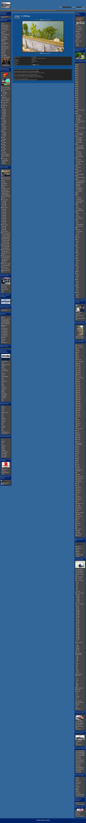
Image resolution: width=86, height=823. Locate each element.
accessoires (79, 41)
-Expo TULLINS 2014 (79, 224)
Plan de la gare (4, 287)
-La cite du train (78, 197)
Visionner (3, 340)
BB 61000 (79, 374)
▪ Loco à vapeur (80, 580)
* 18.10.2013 (4, 129)
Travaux (4, 198)
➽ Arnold (77, 788)
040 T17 (78, 546)
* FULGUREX (3, 397)
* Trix (2, 372)
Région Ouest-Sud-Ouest (80, 816)
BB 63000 (78, 435)
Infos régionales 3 (4, 331)
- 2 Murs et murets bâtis (6, 236)
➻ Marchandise (78, 34)
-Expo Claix (78, 118)
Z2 (77, 472)
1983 (77, 88)
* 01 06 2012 (4, 120)
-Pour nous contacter (5, 29)
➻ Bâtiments (78, 37)
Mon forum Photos (79, 572)
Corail (78, 521)
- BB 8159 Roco (4, 260)
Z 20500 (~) (79, 499)
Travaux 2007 (4, 203)
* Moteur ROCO (78, 770)
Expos (2, 292)
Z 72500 (78, 467)
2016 (77, 239)
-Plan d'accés (3, 31)
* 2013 (4, 124)
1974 (77, 72)
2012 (77, 204)
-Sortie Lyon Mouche (79, 174)
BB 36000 (79, 403)
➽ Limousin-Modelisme (80, 794)
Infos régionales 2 (4, 329)
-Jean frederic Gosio (5, 46)
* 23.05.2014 (4, 134)
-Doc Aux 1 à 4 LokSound (5, 196)
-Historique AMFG (4, 25)
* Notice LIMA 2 (78, 758)
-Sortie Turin (78, 216)
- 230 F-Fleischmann (5, 259)
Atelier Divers (4, 267)
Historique (3, 317)
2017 (77, 246)
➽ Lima (77, 785)
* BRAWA (2, 391)
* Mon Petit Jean (4, 433)
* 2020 (4, 147)
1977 (77, 77)
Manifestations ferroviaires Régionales (49, 10)
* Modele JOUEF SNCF (80, 767)
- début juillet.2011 (5, 160)
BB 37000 (79, 408)
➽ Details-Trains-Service (80, 796)
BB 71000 (78, 439)
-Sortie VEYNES (79, 137)
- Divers (3, 95)
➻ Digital (77, 44)
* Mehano (3, 385)
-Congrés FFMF (78, 154)
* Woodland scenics (4, 412)
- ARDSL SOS (4, 97)
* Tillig (2, 382)
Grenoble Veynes (4, 310)
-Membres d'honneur (5, 26)
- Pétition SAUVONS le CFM (5, 156)
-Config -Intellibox (4, 190)
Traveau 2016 (4, 218)
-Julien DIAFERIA (4, 37)
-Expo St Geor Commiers (80, 121)
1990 (78, 101)
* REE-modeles (4, 381)
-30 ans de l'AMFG (79, 134)
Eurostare (79, 423)
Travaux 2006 (4, 201)
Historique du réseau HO (5, 177)
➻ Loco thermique (79, 28)
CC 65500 (79, 372)
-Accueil (2, 23)
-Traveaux (77, 260)
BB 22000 (79, 410)
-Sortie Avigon (78, 151)
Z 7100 (78, 483)
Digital (4, 187)
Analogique (4, 185)
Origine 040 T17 (78, 548)
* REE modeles (4, 393)
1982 (77, 86)
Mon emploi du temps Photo (79, 575)
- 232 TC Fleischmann (5, 257)
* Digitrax (3, 447)
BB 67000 (79, 363)
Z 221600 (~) (79, 507)
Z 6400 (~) (79, 492)
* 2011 (4, 107)
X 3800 (78, 449)
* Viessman (3, 426)
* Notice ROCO (78, 766)
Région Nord (78, 814)
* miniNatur (3, 407)
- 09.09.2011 (4, 113)
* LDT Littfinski (4, 453)
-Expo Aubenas (78, 116)
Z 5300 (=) (79, 487)
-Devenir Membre (4, 28)
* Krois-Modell (3, 456)
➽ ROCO (77, 780)
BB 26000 (79, 405)
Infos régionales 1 (4, 328)
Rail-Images (5, 342)
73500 (78, 510)
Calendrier (8, 10)
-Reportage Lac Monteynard (78, 185)
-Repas (77, 207)
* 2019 (4, 144)
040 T (78, 352)
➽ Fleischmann (78, 782)
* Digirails (3, 441)
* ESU (2, 399)
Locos (78, 24)
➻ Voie (77, 42)
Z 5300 (78, 485)
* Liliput (2, 375)
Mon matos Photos (79, 569)
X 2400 (78, 446)
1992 (77, 104)
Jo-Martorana (3, 49)
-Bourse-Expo (78, 186)
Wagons (78, 31)
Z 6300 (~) (79, 490)
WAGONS (79, 514)
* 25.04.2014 (4, 132)
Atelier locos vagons (6, 263)
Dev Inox (78, 525)
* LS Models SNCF (4, 370)
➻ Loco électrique (79, 29)
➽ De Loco (77, 802)
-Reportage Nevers (79, 188)
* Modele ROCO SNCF (79, 769)
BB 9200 (78, 392)
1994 (77, 108)
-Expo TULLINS (78, 142)
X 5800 (78, 447)
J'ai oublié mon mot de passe (80, 8)
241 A (78, 356)
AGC (77, 462)
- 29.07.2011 (4, 110)
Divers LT (78, 441)
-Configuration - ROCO (5, 188)
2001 (77, 131)
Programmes (3, 339)
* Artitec (2, 430)
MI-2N (78, 501)
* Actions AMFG (6, 100)
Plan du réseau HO (6, 178)
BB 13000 (79, 415)
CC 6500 (78, 414)
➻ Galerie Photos (79, 744)
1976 (77, 75)
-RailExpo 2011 (78, 202)
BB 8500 (78, 386)
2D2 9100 (78, 390)
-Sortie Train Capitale (79, 145)
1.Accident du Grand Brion (79, 316)
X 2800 (78, 466)
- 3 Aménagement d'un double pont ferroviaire (6, 238)
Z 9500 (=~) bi (79, 481)
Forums (12, 10)
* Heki (2, 415)
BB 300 (78, 379)
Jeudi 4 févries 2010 (79, 554)
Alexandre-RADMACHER (5, 57)
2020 (77, 265)
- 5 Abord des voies (5, 241)
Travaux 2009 (4, 206)
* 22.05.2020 (4, 149)
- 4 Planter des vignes (5, 240)
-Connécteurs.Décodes (5, 194)
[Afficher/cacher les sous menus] (2, 33)
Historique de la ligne (79, 336)
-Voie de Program (79, 231)
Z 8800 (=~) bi (79, 498)
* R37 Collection (4, 394)
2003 (77, 144)
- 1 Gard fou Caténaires (6, 234)
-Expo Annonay (78, 115)
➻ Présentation (78, 741)
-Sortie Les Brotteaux (79, 161)
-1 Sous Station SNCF (5, 246)
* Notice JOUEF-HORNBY (80, 750)
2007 (77, 169)
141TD (78, 350)
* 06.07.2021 (4, 152)
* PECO (2, 406)
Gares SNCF (78, 532)
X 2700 (78, 464)
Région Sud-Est (78, 811)
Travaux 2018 (4, 221)
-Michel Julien (3, 36)
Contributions (5, 231)
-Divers (77, 234)
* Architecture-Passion (5, 432)
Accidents (79, 535)
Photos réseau (3, 286)
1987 (77, 95)
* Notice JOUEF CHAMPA (80, 752)
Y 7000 (78, 430)
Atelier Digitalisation (6, 255)
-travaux (77, 281)
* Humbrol (3, 427)
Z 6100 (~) (79, 489)
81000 (78, 460)
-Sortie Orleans (78, 208)
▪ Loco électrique (80, 377)
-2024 (78, 292)
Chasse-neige (79, 516)
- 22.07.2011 (4, 109)
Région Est (78, 813)
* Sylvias (2, 410)
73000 (78, 458)
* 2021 (4, 150)
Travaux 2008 (4, 204)
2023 (77, 286)
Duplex (78, 419)
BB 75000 (79, 365)
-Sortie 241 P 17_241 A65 (80, 177)
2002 (77, 136)
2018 (77, 252)
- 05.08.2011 (4, 112)
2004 (77, 150)
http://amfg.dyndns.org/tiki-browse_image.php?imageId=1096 (26, 71)
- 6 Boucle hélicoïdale (5, 243)
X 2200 (78, 451)
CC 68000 (79, 368)
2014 (77, 219)
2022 (77, 279)
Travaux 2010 (4, 207)
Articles (78, 313)
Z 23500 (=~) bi (80, 503)
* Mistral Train (3, 387)
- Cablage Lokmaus (4, 193)
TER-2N (77, 684)
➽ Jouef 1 (77, 777)
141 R (78, 348)
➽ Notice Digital (78, 772)
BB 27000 (79, 406)
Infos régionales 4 (4, 332)
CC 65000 (79, 370)
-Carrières (78, 232)
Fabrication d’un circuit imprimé (6, 254)
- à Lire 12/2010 (4, 92)
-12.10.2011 (3, 163)
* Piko (2, 378)
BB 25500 (79, 385)
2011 (77, 194)
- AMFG (3, 90)
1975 (77, 73)
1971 (77, 66)
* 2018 (4, 140)
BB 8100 (78, 381)
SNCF (77, 705)
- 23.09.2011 (4, 115)
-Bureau (4, 33)
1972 (77, 68)
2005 (77, 158)
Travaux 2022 (4, 229)
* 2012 (4, 118)
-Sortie (78, 237)
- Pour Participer (5, 102)
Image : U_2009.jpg (22, 16)
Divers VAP (79, 359)
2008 (77, 172)
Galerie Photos (80, 576)
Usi (77, 527)
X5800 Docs (78, 553)
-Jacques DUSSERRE (5, 34)
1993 (77, 106)
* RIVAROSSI (3, 396)
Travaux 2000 (4, 199)
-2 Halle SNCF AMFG (5, 248)
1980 (78, 82)
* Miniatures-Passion (5, 472)
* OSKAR (2, 390)
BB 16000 (77, 622)
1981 (77, 84)
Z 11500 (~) (79, 479)
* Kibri (2, 424)
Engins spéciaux (80, 512)
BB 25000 (79, 399)
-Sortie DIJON (78, 159)
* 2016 (4, 137)
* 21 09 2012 (4, 123)
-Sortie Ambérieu (79, 189)
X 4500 (78, 453)
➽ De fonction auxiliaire (80, 804)
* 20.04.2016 (4, 139)
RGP (77, 455)
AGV (78, 426)
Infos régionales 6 (4, 334)
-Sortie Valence (78, 164)
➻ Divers (77, 39)
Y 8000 (78, 432)
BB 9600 (77, 625)
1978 (77, 79)
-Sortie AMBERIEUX (79, 156)
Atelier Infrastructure (6, 232)
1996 (77, 113)
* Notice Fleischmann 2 (80, 761)
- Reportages (4, 105)
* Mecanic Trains (4, 469)
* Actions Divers (6, 154)
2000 (78, 129)
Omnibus (77, 672)
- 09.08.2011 (4, 161)
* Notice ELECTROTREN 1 (80, 753)
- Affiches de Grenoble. (6, 98)
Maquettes (79, 36)
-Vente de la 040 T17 (79, 133)
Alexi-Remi (3, 52)
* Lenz (2, 439)
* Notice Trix (78, 764)
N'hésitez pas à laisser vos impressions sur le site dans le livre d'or (30, 10)
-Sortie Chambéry (79, 139)
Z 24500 (78, 505)
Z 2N (77, 494)
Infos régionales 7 (4, 335)
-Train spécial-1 (78, 199)
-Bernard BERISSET (4, 43)
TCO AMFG (3, 182)
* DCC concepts (4, 455)
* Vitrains (3, 379)
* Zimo (2, 444)
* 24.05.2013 (4, 126)
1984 (77, 90)
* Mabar (2, 384)
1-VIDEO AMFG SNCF (5, 320)
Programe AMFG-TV (6, 319)
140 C (78, 357)
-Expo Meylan (78, 119)
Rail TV (4, 337)
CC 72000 (77, 597)
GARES (78, 530)
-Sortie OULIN (78, 167)
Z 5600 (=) (79, 496)
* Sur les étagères (4, 361)
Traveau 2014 (4, 215)
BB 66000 (78, 434)
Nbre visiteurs (3, 10)
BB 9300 (78, 394)
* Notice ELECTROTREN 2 (80, 755)
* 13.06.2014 (4, 135)
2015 (77, 227)
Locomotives (79, 345)
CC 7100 (78, 383)
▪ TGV (77, 640)
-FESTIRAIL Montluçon (80, 182)
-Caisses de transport (5, 268)
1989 (77, 99)
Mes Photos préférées (79, 571)
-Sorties (77, 269)
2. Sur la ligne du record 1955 (80, 319)
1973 (77, 70)
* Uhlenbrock (3, 445)
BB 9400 (78, 401)
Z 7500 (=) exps (80, 478)
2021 (77, 273)
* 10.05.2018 (4, 142)
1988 (77, 97)
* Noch (2, 416)
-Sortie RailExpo (79, 191)
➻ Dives (77, 743)
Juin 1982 (77, 549)
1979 (77, 81)
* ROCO (2, 367)
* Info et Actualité (6, 87)
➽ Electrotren (78, 783)
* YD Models (3, 450)
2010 (77, 179)
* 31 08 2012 (4, 121)
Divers (78, 519)
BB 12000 (77, 637)
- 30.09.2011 (4, 116)
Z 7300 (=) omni (80, 476)
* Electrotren (3, 373)
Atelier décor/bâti (5, 245)
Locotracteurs (79, 428)
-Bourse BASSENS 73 (80, 210)
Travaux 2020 (4, 224)
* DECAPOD (3, 418)
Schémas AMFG (4, 183)
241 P (78, 354)
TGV (77, 417)
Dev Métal (78, 523)
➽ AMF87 (77, 791)
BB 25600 (79, 388)
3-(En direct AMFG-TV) (5, 323)
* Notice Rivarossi (79, 763)
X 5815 (78, 551)
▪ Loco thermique (80, 361)
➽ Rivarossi (78, 786)
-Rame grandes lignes (80, 702)
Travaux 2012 (4, 212)
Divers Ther (79, 376)
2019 (77, 258)
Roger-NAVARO (4, 55)
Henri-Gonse (3, 54)
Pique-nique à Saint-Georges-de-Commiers (80, 148)
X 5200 (78, 457)
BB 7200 (78, 412)
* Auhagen (3, 421)
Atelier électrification (6, 249)
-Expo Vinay (78, 122)
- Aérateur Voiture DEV (6, 265)
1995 (77, 111)
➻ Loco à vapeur (79, 26)
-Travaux (77, 196)
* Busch (2, 409)
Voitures (78, 518)
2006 (77, 165)
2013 (77, 212)
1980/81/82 (77, 556)
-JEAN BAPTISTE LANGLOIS (4, 40)
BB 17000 (79, 397)
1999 (77, 126)
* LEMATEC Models (4, 376)
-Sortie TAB (78, 162)
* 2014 (4, 131)
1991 (77, 102)
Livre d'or (16, 10)
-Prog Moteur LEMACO (5, 191)
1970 (78, 64)
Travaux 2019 (4, 223)
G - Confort (79, 528)
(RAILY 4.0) (3, 180)
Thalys (78, 421)
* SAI (2, 429)
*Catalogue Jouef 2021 (5, 364)
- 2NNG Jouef (4, 262)
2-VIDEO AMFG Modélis (5, 322)
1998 (77, 124)
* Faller (2, 413)
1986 (77, 93)
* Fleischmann (3, 388)
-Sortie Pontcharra (79, 218)
